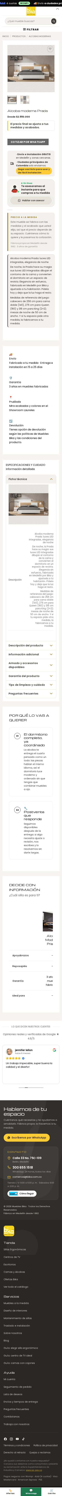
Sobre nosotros (13, 1333)
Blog (6, 1340)
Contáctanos (12, 1416)
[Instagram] (11, 1439)
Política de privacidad (46, 1445)
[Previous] (13, 68)
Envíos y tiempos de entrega (21, 1401)
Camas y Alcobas (14, 1272)
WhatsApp (31, 1491)
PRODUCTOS (19, 36)
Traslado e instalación (17, 1325)
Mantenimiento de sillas (18, 1318)
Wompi (24, 3)
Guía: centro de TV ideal (18, 1355)
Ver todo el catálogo (16, 1286)
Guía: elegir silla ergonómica (21, 1348)
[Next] (49, 68)
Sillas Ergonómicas (15, 1249)
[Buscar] (53, 21)
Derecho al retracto (15, 1452)
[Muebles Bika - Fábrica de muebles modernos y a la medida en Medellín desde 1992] (31, 11)
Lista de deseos (13, 1394)
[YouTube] (17, 1439)
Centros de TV (12, 1257)
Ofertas (10, 1491)
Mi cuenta (9, 1379)
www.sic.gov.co (34, 1470)
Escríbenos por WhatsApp (29, 1137)
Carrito (52, 1491)
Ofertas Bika (11, 1279)
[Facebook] (5, 1439)
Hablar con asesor (33, 200)
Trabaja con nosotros (16, 1424)
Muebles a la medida (16, 1303)
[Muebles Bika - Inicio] (9, 1231)
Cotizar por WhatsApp (28, 142)
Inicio (5, 36)
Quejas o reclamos (39, 1452)
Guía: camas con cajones (19, 1363)
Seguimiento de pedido (18, 1387)
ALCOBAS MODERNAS (40, 36)
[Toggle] (51, 479)
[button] (4, 11)
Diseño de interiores (15, 1310)
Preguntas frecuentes (16, 1409)
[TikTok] (23, 1439)
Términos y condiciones (17, 1445)
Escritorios (10, 1264)
